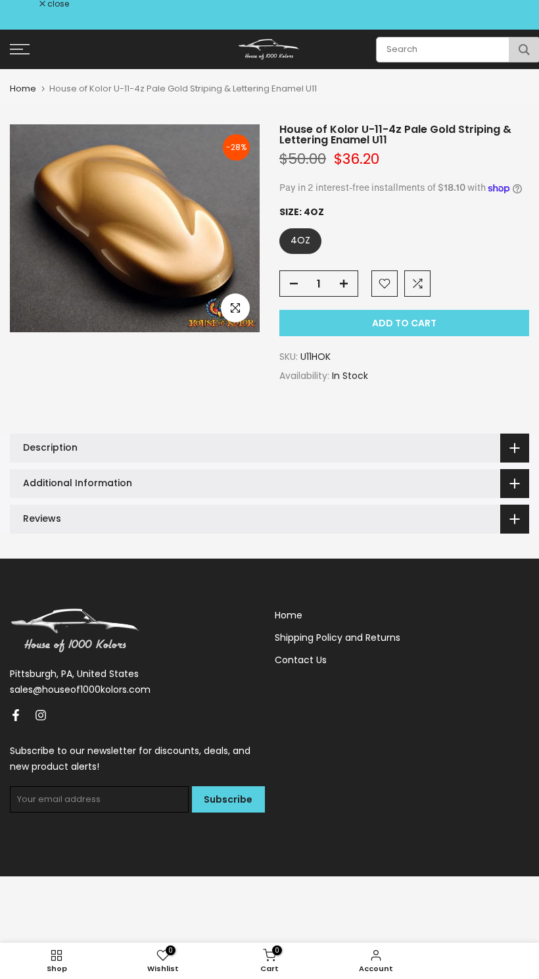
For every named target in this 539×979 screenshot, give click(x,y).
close (27, 4)
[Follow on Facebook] (16, 715)
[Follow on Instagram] (41, 715)
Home (23, 88)
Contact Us (301, 659)
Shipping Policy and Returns (337, 637)
